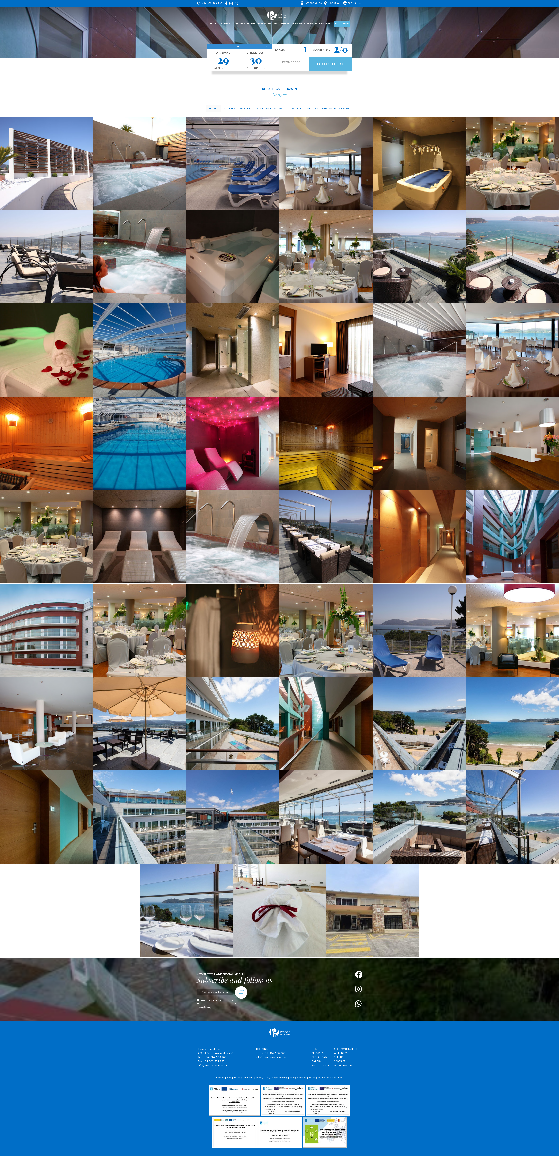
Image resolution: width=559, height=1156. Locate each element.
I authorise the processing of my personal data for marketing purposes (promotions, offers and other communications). (219, 1006)
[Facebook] (358, 974)
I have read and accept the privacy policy (216, 1000)
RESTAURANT (320, 1057)
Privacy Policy (263, 1077)
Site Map (331, 1077)
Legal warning (280, 1077)
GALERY (316, 1061)
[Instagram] (358, 989)
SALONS (296, 108)
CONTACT (339, 1061)
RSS (340, 1077)
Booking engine (317, 1077)
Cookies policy (224, 1077)
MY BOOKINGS (320, 1065)
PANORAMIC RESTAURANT (270, 108)
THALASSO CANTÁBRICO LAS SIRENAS (328, 108)
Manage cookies (298, 1077)
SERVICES (318, 1053)
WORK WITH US (344, 1065)
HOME (315, 1049)
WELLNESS (341, 1053)
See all (213, 108)
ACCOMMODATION (345, 1049)
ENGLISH (352, 9)
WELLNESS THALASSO (237, 108)
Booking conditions (244, 1077)
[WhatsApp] (358, 1004)
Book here (331, 64)
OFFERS (339, 1057)
